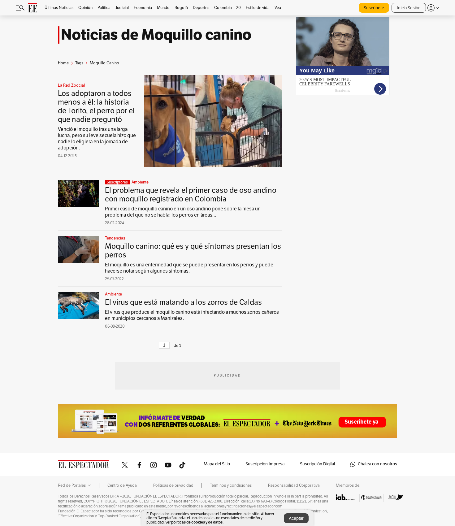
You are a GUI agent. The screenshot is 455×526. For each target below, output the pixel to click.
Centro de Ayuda (122, 485)
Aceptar (296, 518)
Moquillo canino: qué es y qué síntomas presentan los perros (193, 251)
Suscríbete (374, 8)
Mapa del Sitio (217, 464)
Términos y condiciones (231, 485)
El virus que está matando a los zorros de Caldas (183, 302)
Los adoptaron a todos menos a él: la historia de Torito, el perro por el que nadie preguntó (96, 106)
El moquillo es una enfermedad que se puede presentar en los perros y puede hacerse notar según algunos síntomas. (189, 268)
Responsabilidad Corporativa (294, 485)
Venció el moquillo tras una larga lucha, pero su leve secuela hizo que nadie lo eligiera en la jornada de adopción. (97, 138)
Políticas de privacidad (173, 485)
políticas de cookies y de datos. (197, 522)
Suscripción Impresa (264, 464)
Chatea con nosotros (377, 464)
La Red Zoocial (71, 85)
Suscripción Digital (317, 464)
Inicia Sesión (409, 8)
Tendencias (115, 238)
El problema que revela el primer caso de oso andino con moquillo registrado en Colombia (190, 195)
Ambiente (140, 182)
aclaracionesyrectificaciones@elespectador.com (243, 506)
